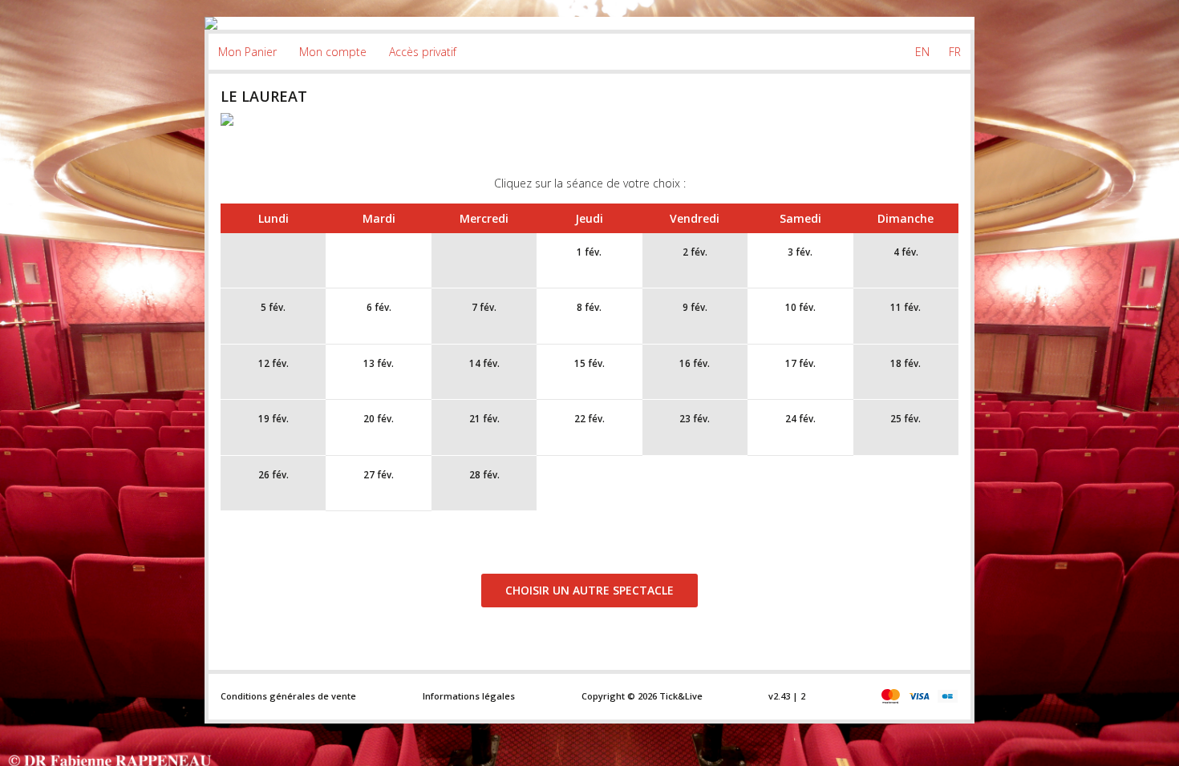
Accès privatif (422, 51)
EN (922, 51)
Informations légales (469, 696)
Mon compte (333, 51)
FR (955, 51)
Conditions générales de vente (288, 696)
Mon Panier (247, 51)
